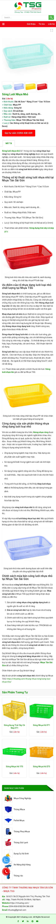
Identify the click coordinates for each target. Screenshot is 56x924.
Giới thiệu (31, 24)
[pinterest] (32, 921)
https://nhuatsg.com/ (19, 903)
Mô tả (9, 143)
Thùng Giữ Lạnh (21, 842)
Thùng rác (18, 876)
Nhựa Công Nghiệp (22, 798)
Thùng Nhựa (19, 809)
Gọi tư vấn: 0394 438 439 (18, 133)
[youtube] (37, 921)
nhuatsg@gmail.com (17, 910)
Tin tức (42, 24)
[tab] (9, 143)
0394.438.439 (15, 906)
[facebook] (18, 921)
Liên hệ (51, 24)
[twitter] (23, 921)
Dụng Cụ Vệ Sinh (21, 854)
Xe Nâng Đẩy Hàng (22, 865)
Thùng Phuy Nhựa (22, 831)
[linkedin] (27, 921)
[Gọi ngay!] (28, 17)
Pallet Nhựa (19, 820)
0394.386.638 (27, 906)
